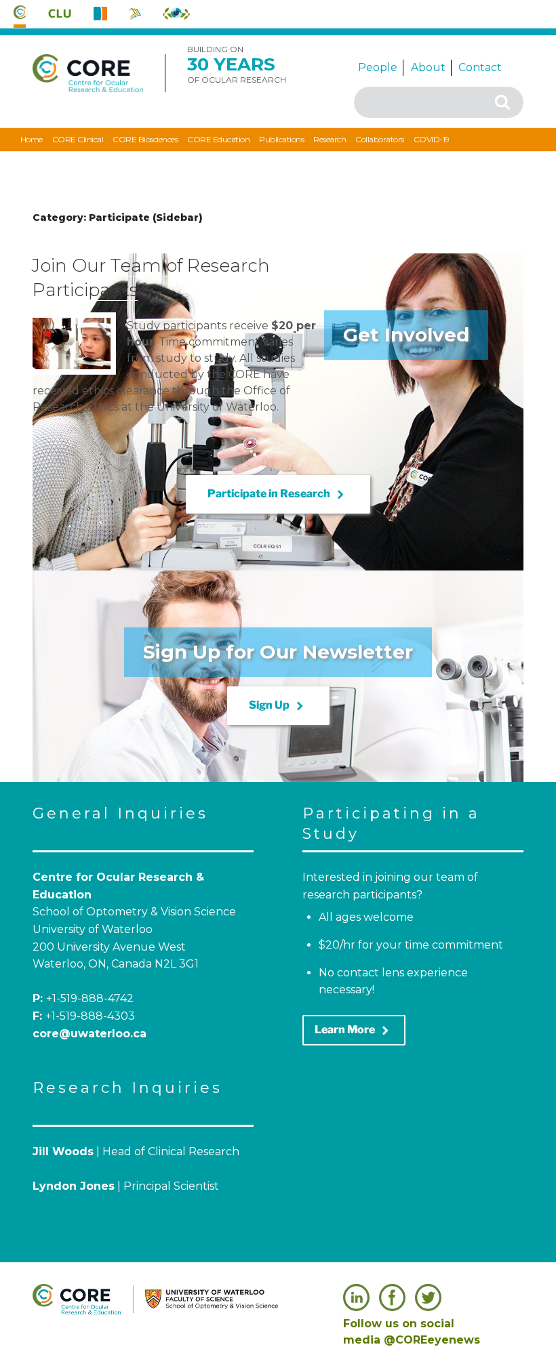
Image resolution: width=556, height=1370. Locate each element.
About (428, 67)
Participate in (278, 494)
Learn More (354, 1030)
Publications (281, 139)
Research (329, 139)
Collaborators (379, 139)
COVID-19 (432, 139)
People (377, 67)
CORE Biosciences (145, 139)
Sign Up (278, 706)
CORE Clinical (78, 139)
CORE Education (218, 139)
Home (31, 139)
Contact (480, 67)
